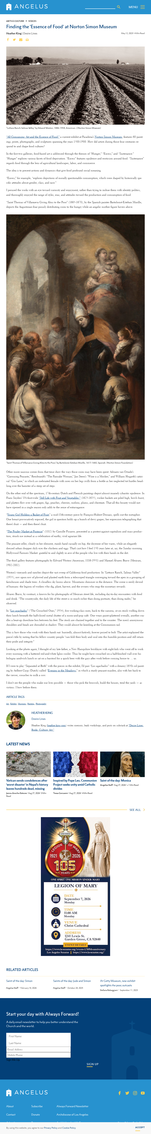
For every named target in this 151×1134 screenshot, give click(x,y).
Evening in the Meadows (62, 670)
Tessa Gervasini (60, 793)
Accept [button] (140, 1127)
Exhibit (13, 703)
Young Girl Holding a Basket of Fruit (28, 514)
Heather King (13, 33)
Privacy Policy (50, 1127)
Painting (30, 703)
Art (7, 703)
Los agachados (18, 611)
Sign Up (93, 1064)
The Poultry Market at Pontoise (25, 531)
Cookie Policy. (69, 1127)
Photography (41, 703)
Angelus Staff (106, 785)
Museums (22, 703)
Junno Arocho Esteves (16, 793)
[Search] (119, 7)
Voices (32, 21)
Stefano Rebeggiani (109, 990)
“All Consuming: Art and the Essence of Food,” (32, 137)
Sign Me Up (13, 1059)
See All (135, 809)
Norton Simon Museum (108, 137)
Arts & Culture (15, 21)
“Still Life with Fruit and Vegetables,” (59, 498)
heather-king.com (56, 725)
